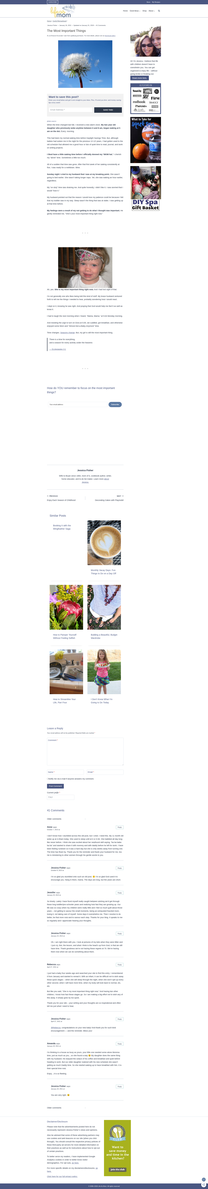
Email (91, 772)
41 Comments (101, 25)
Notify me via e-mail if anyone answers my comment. (71, 779)
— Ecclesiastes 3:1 (57, 349)
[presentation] (104, 542)
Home (125, 11)
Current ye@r (53, 793)
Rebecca (51, 964)
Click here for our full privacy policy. (62, 1176)
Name (51, 772)
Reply (120, 827)
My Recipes (156, 2)
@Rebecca (56, 1028)
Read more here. (139, 78)
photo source (51, 121)
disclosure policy (110, 36)
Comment (53, 740)
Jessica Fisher (52, 25)
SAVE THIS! (108, 110)
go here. (75, 1163)
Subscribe (52, 2)
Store (148, 2)
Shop (144, 11)
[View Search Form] (159, 11)
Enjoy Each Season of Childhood (61, 498)
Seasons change (67, 333)
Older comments (54, 819)
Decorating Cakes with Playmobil (109, 498)
